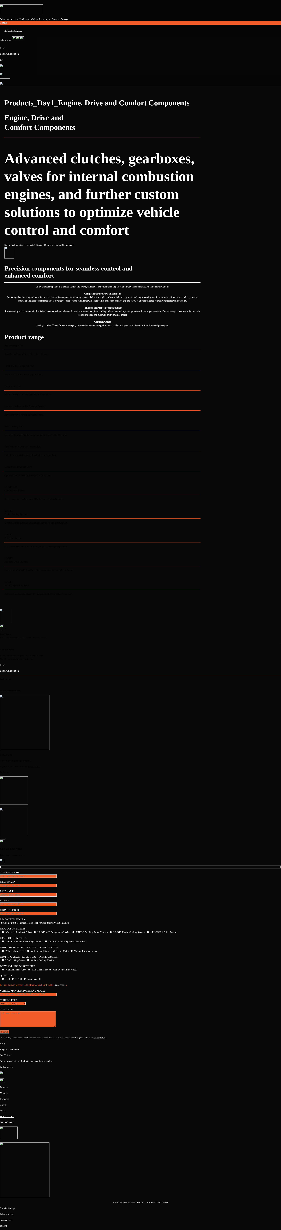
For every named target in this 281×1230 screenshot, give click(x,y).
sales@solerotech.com (13, 31)
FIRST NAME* (7, 882)
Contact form (6, 755)
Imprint (3, 1226)
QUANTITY (6, 975)
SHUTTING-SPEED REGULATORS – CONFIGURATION (29, 947)
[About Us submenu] (17, 19)
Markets (3, 1093)
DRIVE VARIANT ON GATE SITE (17, 966)
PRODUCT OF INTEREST (13, 928)
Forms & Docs (7, 1116)
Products (4, 1087)
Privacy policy (6, 1214)
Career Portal (34, 766)
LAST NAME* (7, 891)
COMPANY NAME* (10, 872)
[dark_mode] (5, 75)
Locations (4, 1099)
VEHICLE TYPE (8, 1000)
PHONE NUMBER (9, 910)
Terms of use (6, 1220)
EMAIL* (4, 900)
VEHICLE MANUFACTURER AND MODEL (22, 991)
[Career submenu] (59, 19)
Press (2, 1110)
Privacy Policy (99, 1038)
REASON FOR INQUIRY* (13, 919)
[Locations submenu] (49, 19)
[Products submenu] (29, 19)
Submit (4, 1032)
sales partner (60, 985)
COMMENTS (6, 1009)
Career (3, 1105)
